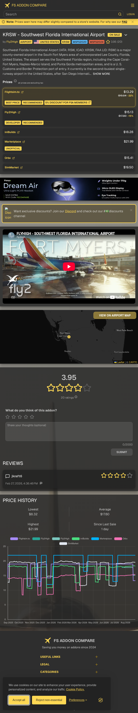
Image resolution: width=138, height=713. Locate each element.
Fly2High (12, 42)
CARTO (133, 362)
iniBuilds (10, 132)
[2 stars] (15, 417)
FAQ (124, 22)
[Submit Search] (120, 14)
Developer (13, 122)
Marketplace (13, 141)
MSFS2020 (80, 42)
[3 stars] (21, 417)
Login (131, 14)
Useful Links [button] (50, 657)
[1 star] (8, 417)
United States (49, 42)
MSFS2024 (97, 42)
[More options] (126, 35)
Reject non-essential (49, 700)
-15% (130, 115)
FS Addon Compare (29, 5)
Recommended (32, 102)
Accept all (19, 700)
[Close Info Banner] (132, 22)
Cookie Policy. (75, 689)
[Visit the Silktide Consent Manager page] (100, 700)
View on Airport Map (115, 315)
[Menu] (132, 5)
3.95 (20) (116, 42)
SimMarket (12, 167)
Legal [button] (44, 664)
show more (101, 74)
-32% (130, 95)
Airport (25, 42)
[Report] (41, 483)
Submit (121, 452)
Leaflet (120, 362)
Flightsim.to (12, 92)
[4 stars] (27, 417)
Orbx (8, 158)
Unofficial (13, 148)
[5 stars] (32, 417)
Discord (70, 211)
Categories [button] (49, 672)
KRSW (66, 42)
